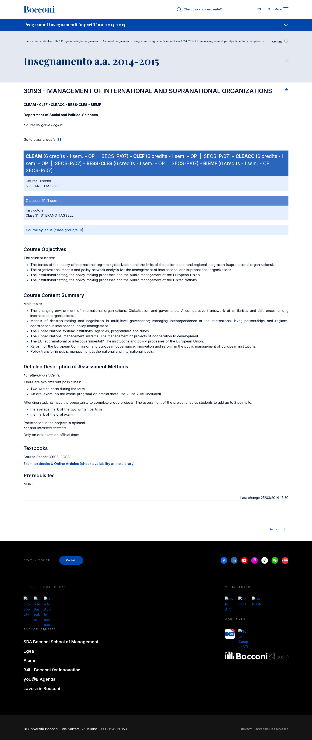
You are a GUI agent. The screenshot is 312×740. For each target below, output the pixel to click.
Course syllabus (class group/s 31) (54, 230)
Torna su (275, 529)
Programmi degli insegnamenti (80, 41)
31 (59, 139)
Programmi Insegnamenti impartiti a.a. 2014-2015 (164, 41)
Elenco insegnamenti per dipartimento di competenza (230, 41)
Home (27, 41)
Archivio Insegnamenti (116, 41)
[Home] (39, 9)
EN (259, 9)
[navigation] (156, 25)
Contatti (277, 41)
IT (268, 9)
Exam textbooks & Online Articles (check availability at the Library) (79, 464)
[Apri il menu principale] (285, 9)
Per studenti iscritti (46, 41)
